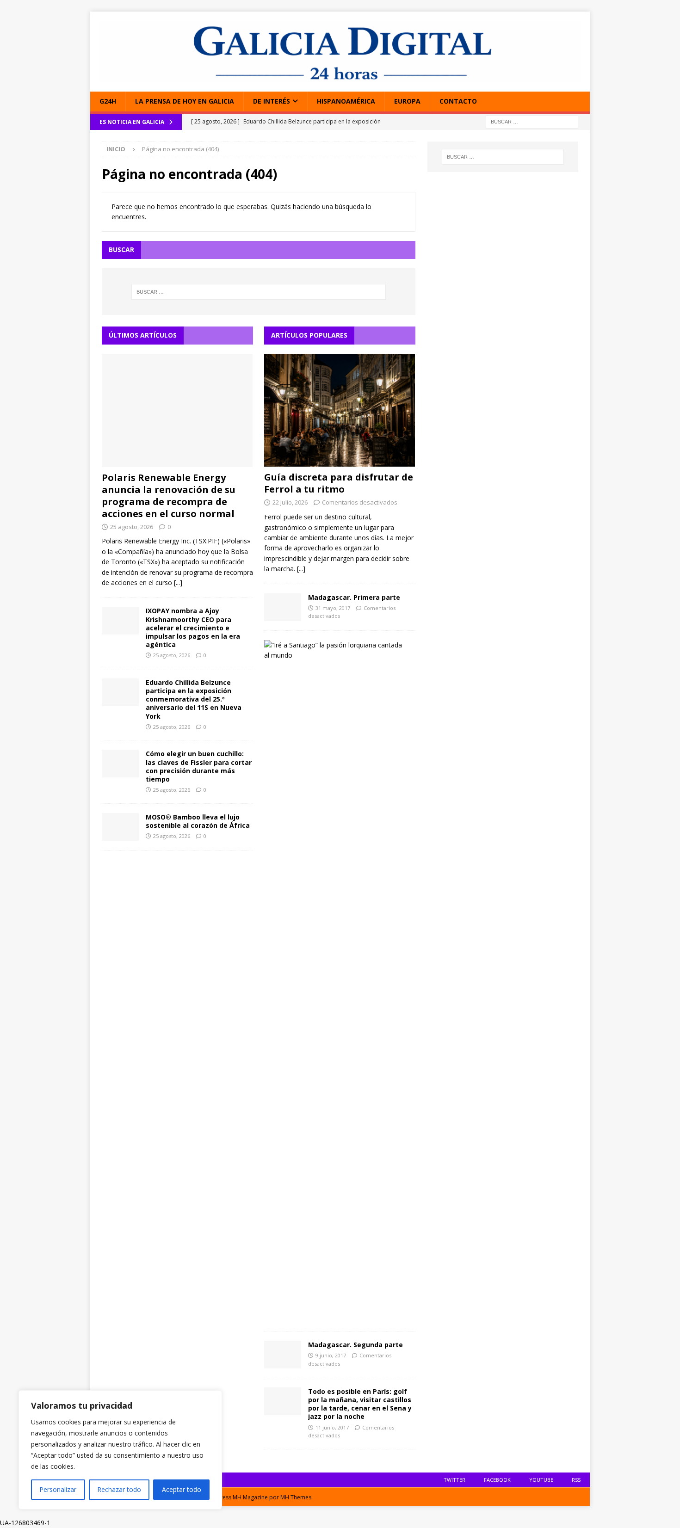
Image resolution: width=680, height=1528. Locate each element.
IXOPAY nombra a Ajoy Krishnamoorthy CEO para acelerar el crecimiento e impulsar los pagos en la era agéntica (193, 627)
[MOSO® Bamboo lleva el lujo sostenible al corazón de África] (120, 827)
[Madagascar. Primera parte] (282, 607)
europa (407, 101)
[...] (178, 582)
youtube (541, 1479)
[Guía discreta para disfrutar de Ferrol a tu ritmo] (339, 410)
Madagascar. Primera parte (354, 597)
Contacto (458, 101)
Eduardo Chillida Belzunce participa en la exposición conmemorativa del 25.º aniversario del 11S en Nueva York (193, 699)
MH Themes (295, 1497)
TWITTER (454, 1479)
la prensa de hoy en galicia (184, 101)
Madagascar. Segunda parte (355, 1344)
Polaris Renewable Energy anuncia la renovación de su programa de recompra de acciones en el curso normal (168, 495)
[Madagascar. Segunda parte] (282, 1354)
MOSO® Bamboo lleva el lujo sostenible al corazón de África (198, 821)
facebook (497, 1479)
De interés (271, 101)
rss (576, 1479)
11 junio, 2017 (332, 1427)
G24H (107, 101)
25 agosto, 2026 (131, 527)
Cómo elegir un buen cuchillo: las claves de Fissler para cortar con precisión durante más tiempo (199, 766)
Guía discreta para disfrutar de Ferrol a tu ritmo (338, 483)
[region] (120, 1450)
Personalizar (57, 1489)
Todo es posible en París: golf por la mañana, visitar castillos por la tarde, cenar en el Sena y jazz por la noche (360, 1404)
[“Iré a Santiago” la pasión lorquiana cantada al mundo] (336, 650)
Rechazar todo (119, 1489)
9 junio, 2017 (330, 1355)
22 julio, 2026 (290, 502)
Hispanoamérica (346, 101)
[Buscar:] (532, 121)
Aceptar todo (181, 1489)
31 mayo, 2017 (332, 607)
